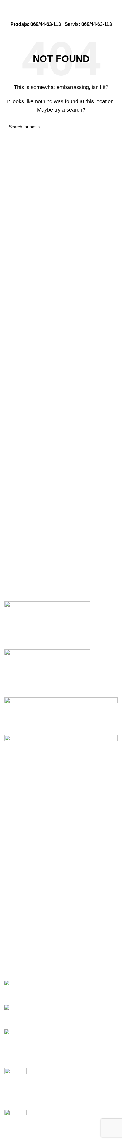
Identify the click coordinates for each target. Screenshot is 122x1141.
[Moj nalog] (115, 14)
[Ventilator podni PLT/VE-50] (38, 1032)
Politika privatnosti (23, 913)
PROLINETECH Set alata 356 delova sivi (48, 990)
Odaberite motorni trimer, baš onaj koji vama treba (56, 1130)
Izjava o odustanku (24, 958)
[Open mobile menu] (6, 14)
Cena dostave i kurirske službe (36, 936)
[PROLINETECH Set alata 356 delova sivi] (23, 983)
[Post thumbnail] (15, 1076)
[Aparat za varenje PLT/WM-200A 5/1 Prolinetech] (50, 1007)
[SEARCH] (111, 127)
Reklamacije (17, 947)
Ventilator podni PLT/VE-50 (33, 1039)
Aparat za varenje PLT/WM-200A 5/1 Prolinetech (55, 1014)
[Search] (17, 14)
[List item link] (61, 853)
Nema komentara (62, 1101)
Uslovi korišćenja (22, 924)
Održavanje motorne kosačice (35, 1088)
